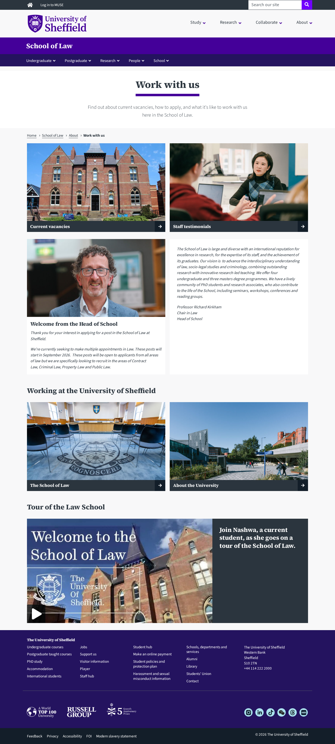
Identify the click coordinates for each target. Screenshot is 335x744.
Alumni (191, 659)
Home (32, 135)
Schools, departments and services (206, 650)
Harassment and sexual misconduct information (151, 676)
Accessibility (72, 736)
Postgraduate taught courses (49, 654)
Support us (88, 654)
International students (44, 676)
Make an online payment (152, 654)
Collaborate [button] (267, 22)
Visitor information (94, 661)
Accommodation (40, 669)
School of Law (49, 45)
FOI (89, 736)
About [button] (302, 22)
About (73, 135)
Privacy (52, 736)
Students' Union (198, 674)
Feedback (34, 736)
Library (191, 666)
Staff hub (87, 676)
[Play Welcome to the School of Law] (36, 614)
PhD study (34, 661)
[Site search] (307, 5)
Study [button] (195, 22)
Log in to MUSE (52, 5)
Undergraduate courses (45, 647)
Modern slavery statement (116, 736)
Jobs (83, 647)
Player (85, 669)
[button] (42, 60)
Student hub (142, 647)
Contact (192, 681)
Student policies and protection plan (149, 664)
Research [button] (228, 22)
